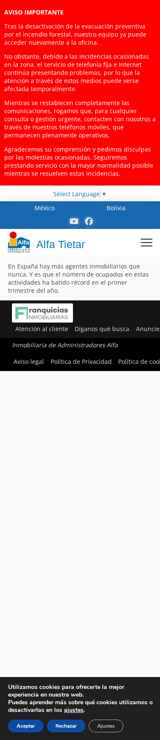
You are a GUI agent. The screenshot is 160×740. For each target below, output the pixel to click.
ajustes (74, 710)
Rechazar (66, 726)
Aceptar (26, 726)
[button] (146, 242)
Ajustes (106, 726)
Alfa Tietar (60, 244)
